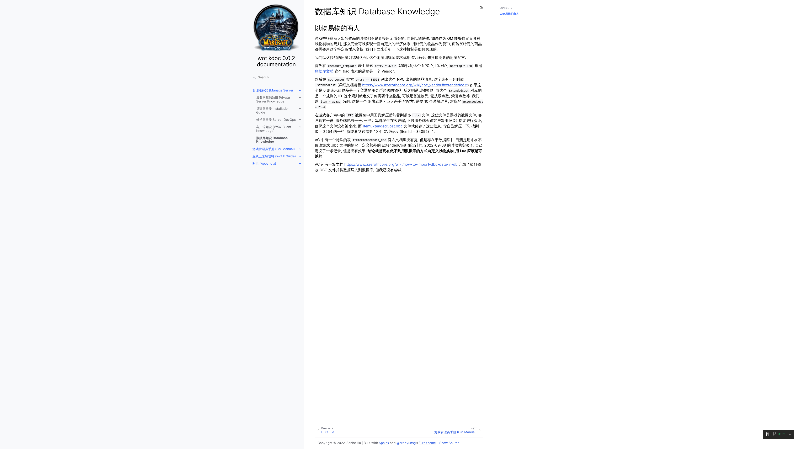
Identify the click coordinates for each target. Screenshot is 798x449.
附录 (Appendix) (264, 163)
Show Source (449, 443)
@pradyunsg (406, 443)
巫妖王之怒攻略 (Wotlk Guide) (274, 156)
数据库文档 (324, 71)
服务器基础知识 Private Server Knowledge (273, 99)
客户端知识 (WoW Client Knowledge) (273, 129)
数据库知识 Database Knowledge (272, 140)
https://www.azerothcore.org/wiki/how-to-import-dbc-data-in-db (401, 164)
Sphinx (384, 443)
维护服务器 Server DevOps (276, 120)
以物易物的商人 (509, 13)
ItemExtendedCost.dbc (383, 126)
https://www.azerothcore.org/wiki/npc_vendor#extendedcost (415, 85)
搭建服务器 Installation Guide (272, 110)
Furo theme (427, 443)
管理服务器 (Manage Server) (273, 90)
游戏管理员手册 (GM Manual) (273, 149)
